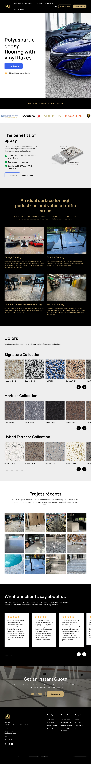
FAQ (15, 10)
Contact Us (78, 729)
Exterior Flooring (66, 725)
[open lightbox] (14, 369)
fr (56, 6)
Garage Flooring (66, 719)
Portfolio (39, 3)
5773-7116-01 (8, 739)
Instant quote (80, 6)
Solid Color (50, 722)
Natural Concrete (52, 729)
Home (77, 719)
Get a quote (55, 694)
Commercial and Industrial (66, 730)
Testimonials (48, 3)
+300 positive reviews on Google (19, 73)
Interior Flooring (66, 722)
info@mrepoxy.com (10, 733)
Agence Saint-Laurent (80, 756)
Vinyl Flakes (50, 719)
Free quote (12, 175)
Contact (21, 10)
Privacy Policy (44, 756)
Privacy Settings (33, 756)
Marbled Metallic (52, 725)
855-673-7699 (65, 6)
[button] (18, 3)
